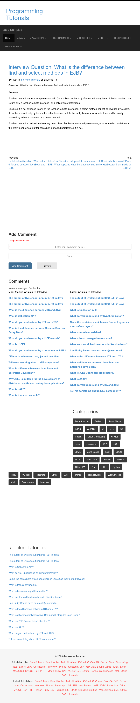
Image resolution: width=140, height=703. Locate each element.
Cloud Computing (96, 436)
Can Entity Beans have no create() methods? (96, 350)
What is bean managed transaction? (91, 338)
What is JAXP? (17, 389)
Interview (44, 482)
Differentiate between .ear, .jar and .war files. (34, 356)
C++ (112, 428)
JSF (105, 444)
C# (121, 428)
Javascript (91, 444)
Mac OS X (92, 459)
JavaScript (37, 38)
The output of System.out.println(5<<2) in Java (36, 304)
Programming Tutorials (24, 14)
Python (116, 467)
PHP (104, 467)
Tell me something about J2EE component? (34, 362)
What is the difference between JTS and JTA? (35, 310)
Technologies (123, 38)
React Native (115, 421)
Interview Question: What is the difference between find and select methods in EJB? (67, 69)
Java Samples (12, 29)
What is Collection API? (22, 316)
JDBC (119, 451)
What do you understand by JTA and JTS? (33, 322)
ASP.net (91, 428)
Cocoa (78, 436)
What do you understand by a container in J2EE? (37, 350)
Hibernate (40, 474)
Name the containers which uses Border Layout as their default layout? (47, 579)
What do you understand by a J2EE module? (35, 338)
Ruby (13, 474)
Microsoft (84, 38)
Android (98, 421)
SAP (66, 474)
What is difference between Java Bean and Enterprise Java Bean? (44, 615)
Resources (12, 46)
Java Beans (93, 451)
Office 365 (80, 467)
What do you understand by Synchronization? (97, 316)
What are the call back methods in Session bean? (99, 344)
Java (20, 38)
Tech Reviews (95, 474)
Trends (78, 474)
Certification (28, 482)
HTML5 (114, 436)
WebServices (114, 474)
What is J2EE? (17, 344)
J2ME (78, 451)
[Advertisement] (91, 13)
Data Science (81, 421)
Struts (55, 474)
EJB (107, 451)
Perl (93, 467)
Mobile (102, 38)
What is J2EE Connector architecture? (92, 372)
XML (13, 482)
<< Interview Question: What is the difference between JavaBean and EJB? (27, 164)
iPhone (106, 459)
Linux (77, 459)
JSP (115, 444)
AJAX (78, 428)
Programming (61, 38)
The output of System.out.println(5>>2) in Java (36, 298)
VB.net (26, 474)
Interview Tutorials (30, 79)
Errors (22, 666)
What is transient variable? (24, 395)
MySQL (120, 459)
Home (8, 38)
